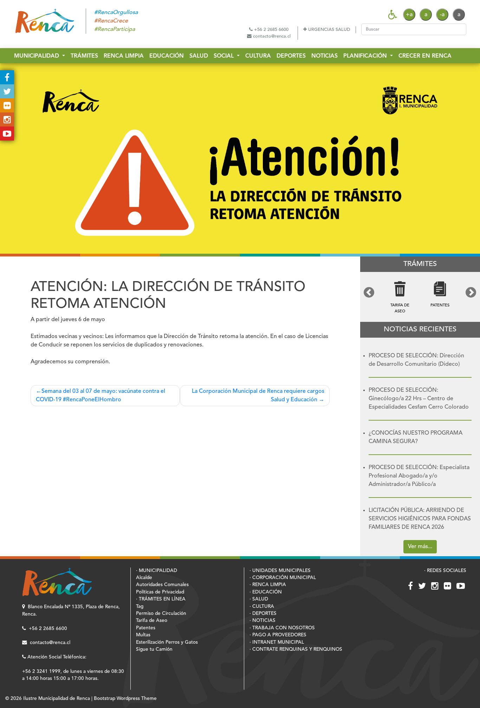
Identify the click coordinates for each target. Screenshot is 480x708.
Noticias (324, 56)
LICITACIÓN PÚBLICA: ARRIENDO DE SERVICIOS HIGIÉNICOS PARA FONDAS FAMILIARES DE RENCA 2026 (420, 519)
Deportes (291, 56)
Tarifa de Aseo (151, 620)
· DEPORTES (263, 613)
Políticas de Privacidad (160, 592)
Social (224, 56)
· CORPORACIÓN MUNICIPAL (282, 578)
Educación (166, 56)
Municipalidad (37, 56)
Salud (198, 56)
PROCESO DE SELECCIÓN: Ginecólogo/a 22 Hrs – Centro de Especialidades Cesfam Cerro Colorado (419, 399)
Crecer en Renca (425, 56)
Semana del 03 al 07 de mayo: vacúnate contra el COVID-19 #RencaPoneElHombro (100, 396)
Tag (139, 606)
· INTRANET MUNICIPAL (276, 642)
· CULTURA (261, 606)
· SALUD (258, 599)
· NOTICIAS (262, 620)
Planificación (366, 56)
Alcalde (144, 578)
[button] (369, 292)
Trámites (84, 56)
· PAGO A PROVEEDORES (277, 635)
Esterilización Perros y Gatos (167, 642)
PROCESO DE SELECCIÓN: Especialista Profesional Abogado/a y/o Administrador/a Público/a (419, 476)
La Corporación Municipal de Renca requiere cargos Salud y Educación (258, 396)
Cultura (258, 56)
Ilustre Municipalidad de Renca (56, 698)
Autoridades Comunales (162, 585)
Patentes (145, 628)
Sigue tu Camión (154, 649)
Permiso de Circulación (161, 613)
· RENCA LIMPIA (267, 585)
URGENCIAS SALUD (328, 29)
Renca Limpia (124, 56)
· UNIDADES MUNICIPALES (280, 571)
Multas (143, 635)
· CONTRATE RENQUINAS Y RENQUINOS (295, 649)
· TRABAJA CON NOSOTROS (282, 628)
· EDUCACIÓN (265, 592)
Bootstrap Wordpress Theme (125, 698)
